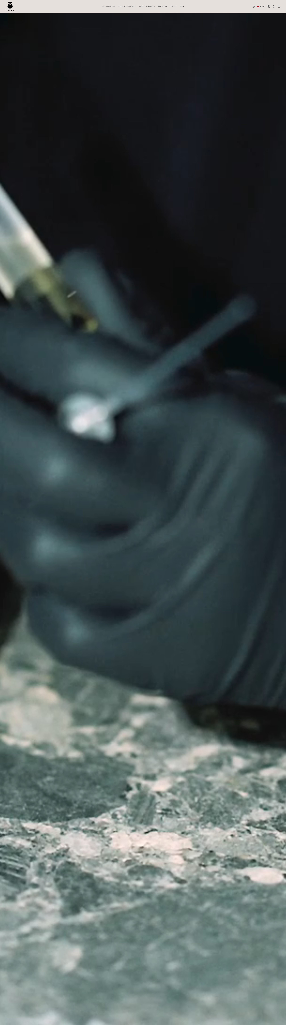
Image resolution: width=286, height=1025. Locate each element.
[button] (108, 6)
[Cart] (279, 6)
